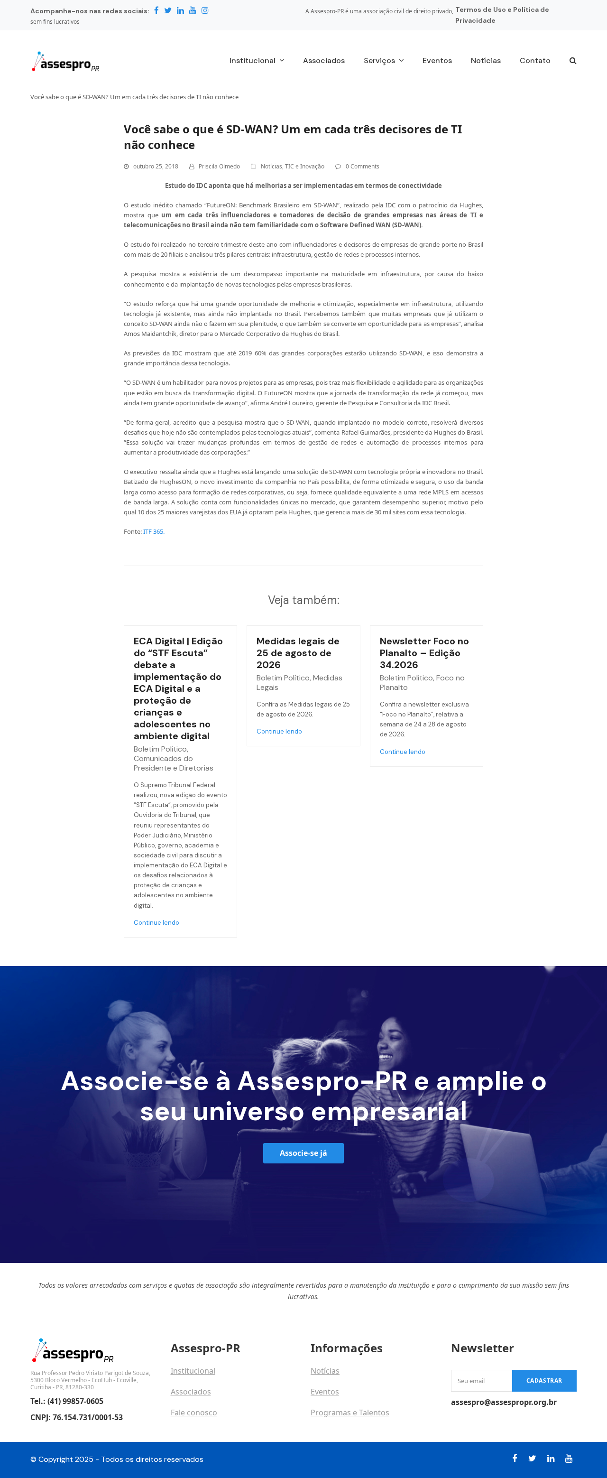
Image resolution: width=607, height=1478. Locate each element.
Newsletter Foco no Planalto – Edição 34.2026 (424, 653)
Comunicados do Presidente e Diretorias (173, 763)
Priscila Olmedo (219, 166)
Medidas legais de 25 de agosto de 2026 (298, 653)
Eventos (325, 1391)
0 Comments (362, 166)
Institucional (193, 1371)
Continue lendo (156, 923)
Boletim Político (160, 749)
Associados (191, 1391)
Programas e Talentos (350, 1412)
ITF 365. (154, 531)
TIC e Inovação (304, 166)
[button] (573, 61)
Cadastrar (544, 1380)
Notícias (271, 166)
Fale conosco (194, 1412)
